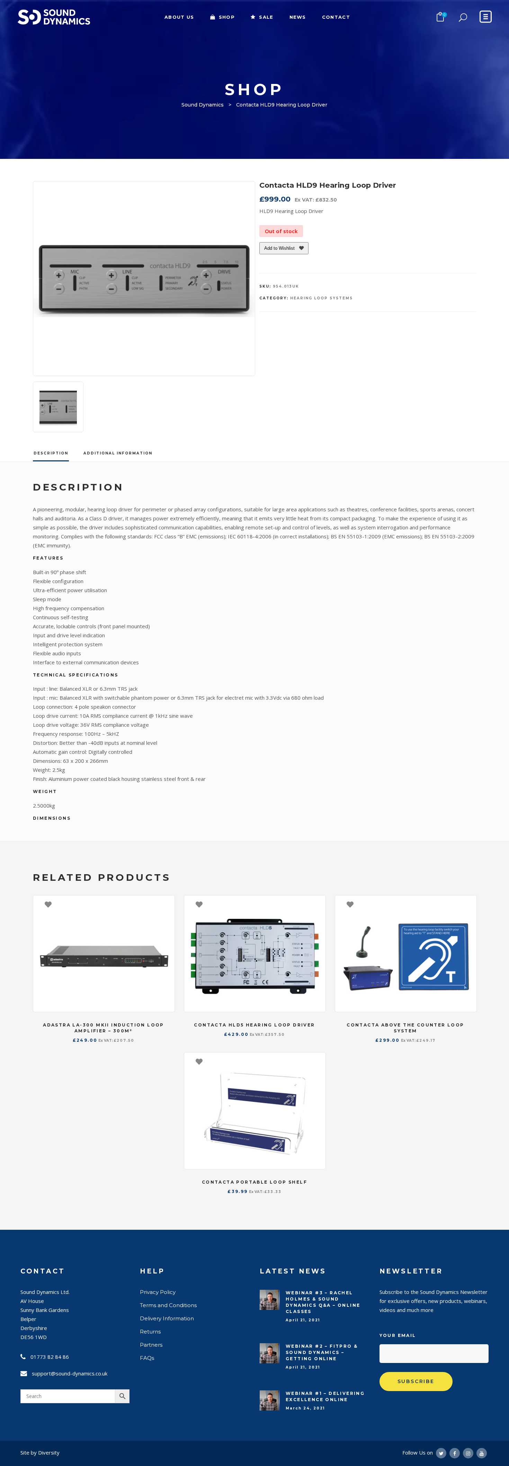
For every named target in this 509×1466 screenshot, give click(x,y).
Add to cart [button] (166, 904)
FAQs (147, 1358)
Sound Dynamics (202, 105)
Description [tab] (51, 453)
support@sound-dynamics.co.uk (69, 1373)
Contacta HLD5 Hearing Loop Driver (254, 1025)
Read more (316, 904)
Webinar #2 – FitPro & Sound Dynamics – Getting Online (322, 1352)
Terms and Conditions (168, 1305)
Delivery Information (167, 1318)
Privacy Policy (158, 1292)
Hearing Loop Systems (321, 298)
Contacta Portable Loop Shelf (254, 1182)
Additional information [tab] (117, 453)
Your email (397, 1335)
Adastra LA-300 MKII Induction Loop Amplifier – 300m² (103, 1027)
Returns (150, 1331)
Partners (151, 1344)
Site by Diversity (40, 1452)
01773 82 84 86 (49, 1356)
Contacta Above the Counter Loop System (405, 1027)
